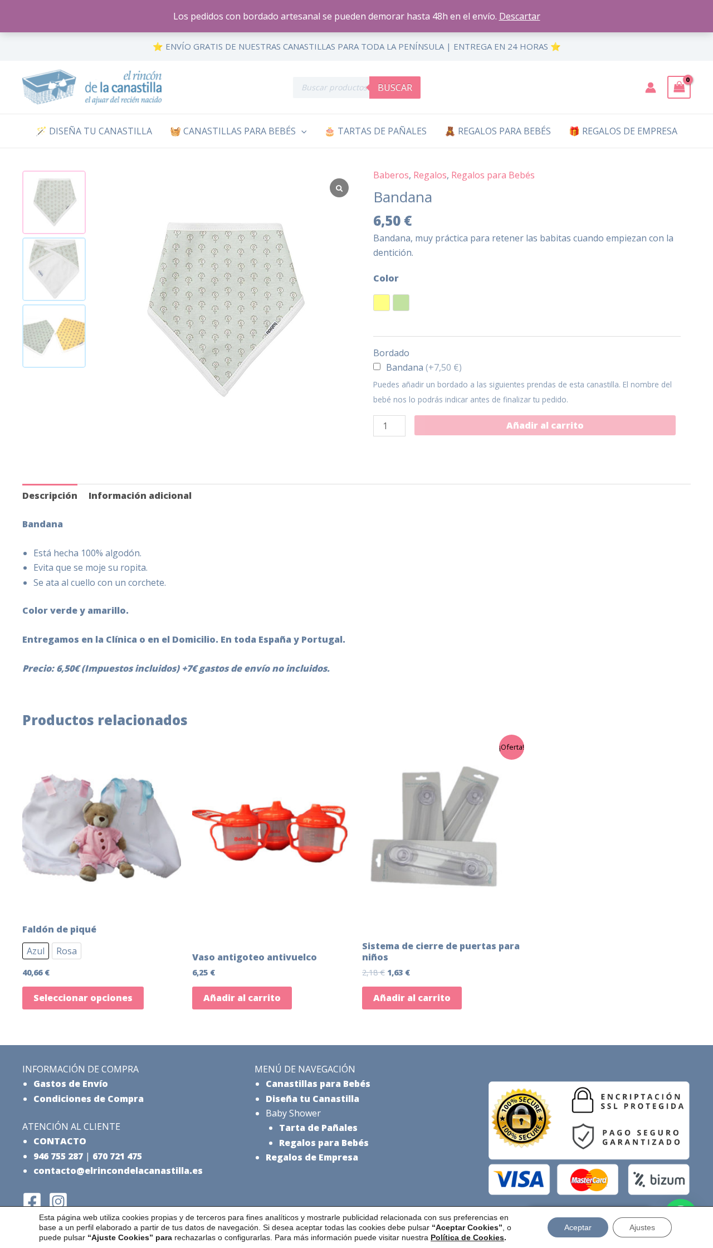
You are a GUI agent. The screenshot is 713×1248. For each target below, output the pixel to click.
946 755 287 (58, 1156)
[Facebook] (32, 1201)
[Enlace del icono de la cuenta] (650, 87)
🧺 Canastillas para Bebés (233, 131)
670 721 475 (117, 1156)
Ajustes (642, 1227)
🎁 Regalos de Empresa (623, 131)
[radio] (381, 302)
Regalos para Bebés (493, 175)
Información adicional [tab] (140, 495)
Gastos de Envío (70, 1083)
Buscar (395, 87)
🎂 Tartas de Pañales (375, 131)
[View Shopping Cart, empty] (679, 87)
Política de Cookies (467, 1237)
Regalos (430, 175)
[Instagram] (58, 1201)
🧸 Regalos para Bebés (498, 131)
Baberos (391, 175)
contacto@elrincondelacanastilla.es (118, 1170)
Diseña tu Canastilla (312, 1098)
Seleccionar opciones (83, 998)
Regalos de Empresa (312, 1157)
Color (386, 278)
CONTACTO (59, 1141)
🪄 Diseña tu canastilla (94, 131)
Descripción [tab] (49, 495)
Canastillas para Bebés (318, 1083)
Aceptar (578, 1227)
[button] (301, 131)
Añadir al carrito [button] (242, 998)
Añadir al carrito (545, 425)
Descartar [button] (519, 16)
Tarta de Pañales (318, 1127)
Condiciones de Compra (88, 1098)
